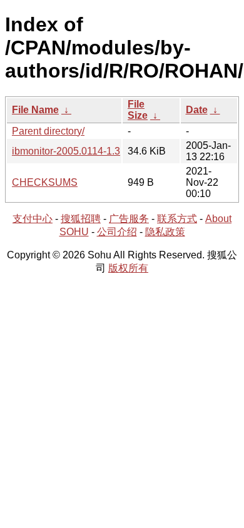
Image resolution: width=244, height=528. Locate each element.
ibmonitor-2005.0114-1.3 (66, 151)
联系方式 (177, 218)
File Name (35, 109)
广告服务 (129, 218)
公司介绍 (117, 231)
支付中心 (33, 218)
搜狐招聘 (81, 218)
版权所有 (128, 268)
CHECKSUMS (45, 182)
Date (197, 109)
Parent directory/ (48, 131)
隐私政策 (165, 231)
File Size (138, 110)
